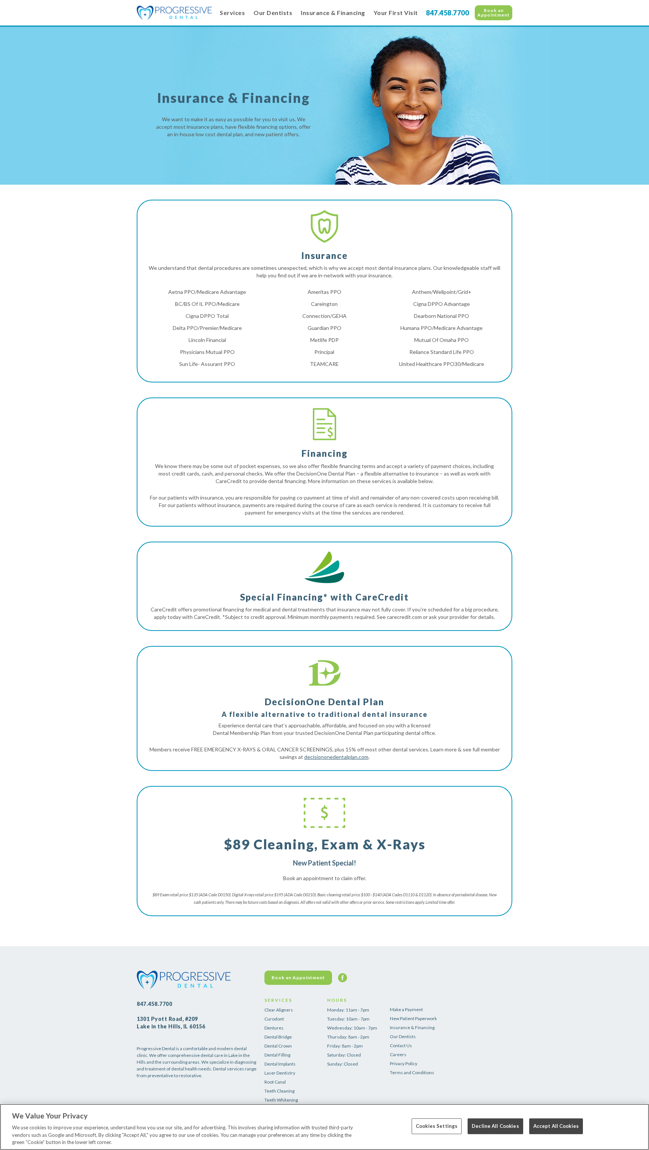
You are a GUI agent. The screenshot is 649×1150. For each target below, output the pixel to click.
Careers (398, 1054)
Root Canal (275, 1082)
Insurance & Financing (333, 12)
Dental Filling (277, 1055)
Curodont (274, 1019)
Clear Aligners (278, 1010)
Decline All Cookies (495, 1126)
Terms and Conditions (412, 1072)
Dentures (274, 1028)
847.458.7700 (447, 13)
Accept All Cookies (556, 1126)
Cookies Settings (436, 1126)
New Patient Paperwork (413, 1018)
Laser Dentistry (279, 1073)
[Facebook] (342, 977)
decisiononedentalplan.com (336, 757)
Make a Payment (406, 1009)
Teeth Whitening (281, 1100)
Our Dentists (273, 12)
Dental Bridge (278, 1037)
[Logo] (174, 13)
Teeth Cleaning (279, 1091)
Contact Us (401, 1045)
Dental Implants (280, 1064)
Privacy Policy (403, 1063)
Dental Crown (278, 1046)
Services (232, 12)
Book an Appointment (493, 13)
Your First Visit (396, 12)
